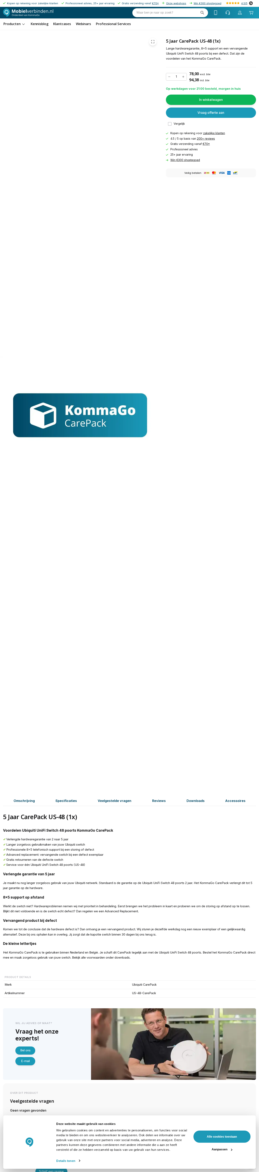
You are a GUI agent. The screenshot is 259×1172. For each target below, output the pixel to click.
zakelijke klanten (214, 133)
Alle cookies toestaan (222, 1136)
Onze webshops (176, 3)
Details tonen (65, 1161)
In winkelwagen (211, 100)
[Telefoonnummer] (215, 12)
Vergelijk (179, 123)
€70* (155, 3)
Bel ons (25, 1050)
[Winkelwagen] (251, 12)
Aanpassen (219, 1149)
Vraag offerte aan (210, 113)
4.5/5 (244, 3)
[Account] (240, 12)
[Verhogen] (183, 77)
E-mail (25, 1061)
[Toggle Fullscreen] (153, 42)
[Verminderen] (169, 77)
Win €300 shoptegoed (207, 3)
